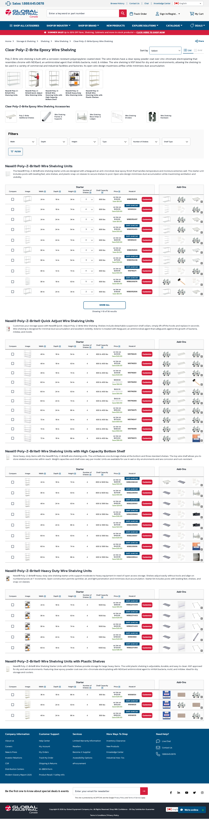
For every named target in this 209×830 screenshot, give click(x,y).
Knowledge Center (162, 3)
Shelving (45, 41)
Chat (146, 3)
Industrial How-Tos (115, 757)
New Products (112, 746)
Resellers (77, 746)
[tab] (188, 50)
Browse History (117, 3)
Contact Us (134, 3)
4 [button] (86, 209)
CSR (7, 763)
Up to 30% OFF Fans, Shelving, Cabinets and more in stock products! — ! (106, 32)
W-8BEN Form (45, 769)
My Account (44, 746)
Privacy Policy (119, 797)
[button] (188, 3)
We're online (191, 810)
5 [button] (86, 281)
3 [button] (86, 229)
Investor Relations (13, 757)
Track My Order (46, 757)
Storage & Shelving (26, 41)
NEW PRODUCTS (116, 25)
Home (8, 41)
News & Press (11, 752)
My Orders (44, 752)
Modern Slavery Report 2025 (18, 774)
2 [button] (86, 199)
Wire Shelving (61, 41)
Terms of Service (134, 797)
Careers (8, 746)
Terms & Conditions (98, 815)
